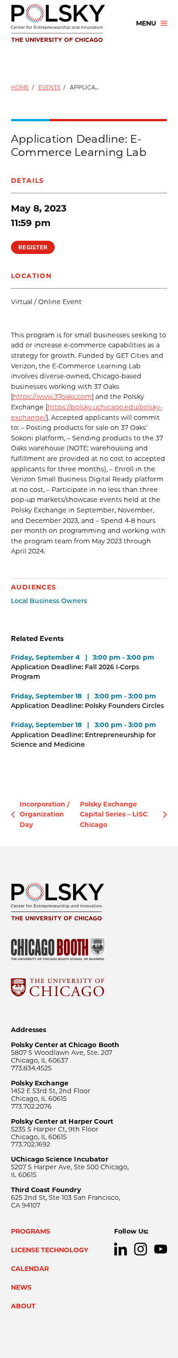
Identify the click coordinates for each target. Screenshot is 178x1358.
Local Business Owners (49, 601)
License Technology (50, 1250)
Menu (146, 23)
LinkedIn (120, 1249)
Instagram (140, 1249)
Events (49, 87)
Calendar (30, 1269)
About (23, 1306)
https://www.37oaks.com (52, 396)
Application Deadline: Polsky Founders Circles (87, 706)
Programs (30, 1231)
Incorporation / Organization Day (45, 814)
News (21, 1287)
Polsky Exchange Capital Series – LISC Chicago (113, 814)
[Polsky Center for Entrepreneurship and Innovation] (65, 23)
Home (20, 87)
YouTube (160, 1249)
